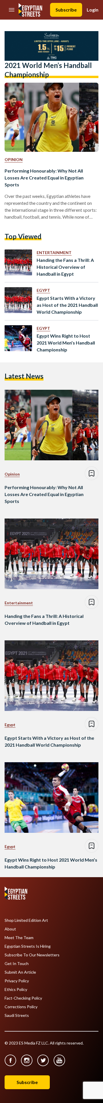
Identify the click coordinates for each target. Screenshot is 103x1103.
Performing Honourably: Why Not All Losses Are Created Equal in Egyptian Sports (44, 177)
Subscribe (66, 9)
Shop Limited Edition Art (26, 920)
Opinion (14, 159)
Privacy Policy (17, 981)
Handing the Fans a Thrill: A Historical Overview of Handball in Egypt (65, 267)
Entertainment (54, 252)
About (10, 929)
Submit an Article (20, 972)
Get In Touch (17, 963)
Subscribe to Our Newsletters (32, 955)
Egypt (43, 290)
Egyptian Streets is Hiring (28, 946)
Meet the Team (19, 937)
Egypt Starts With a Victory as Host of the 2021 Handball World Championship (67, 305)
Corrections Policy (21, 1006)
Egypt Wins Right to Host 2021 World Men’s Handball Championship (66, 342)
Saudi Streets (17, 1015)
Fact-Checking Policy (23, 998)
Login (92, 9)
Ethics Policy (16, 989)
